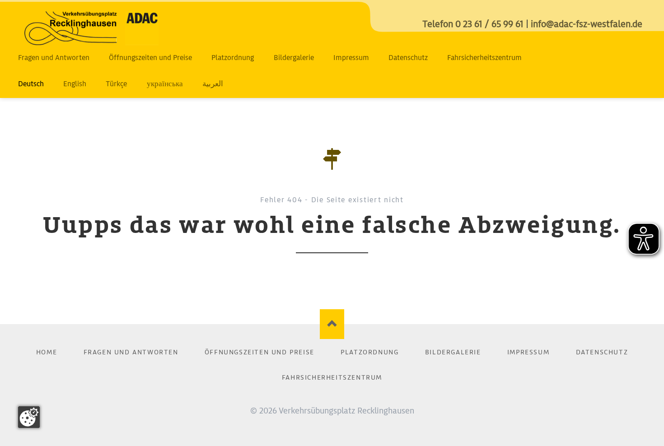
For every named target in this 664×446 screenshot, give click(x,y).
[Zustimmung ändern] (29, 417)
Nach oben (332, 324)
